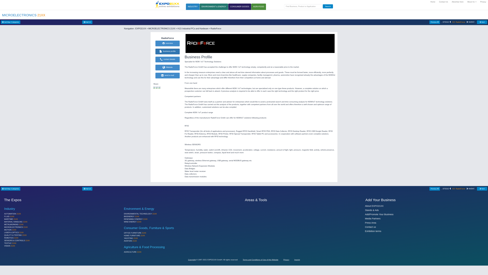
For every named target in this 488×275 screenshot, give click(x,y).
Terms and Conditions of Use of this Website (260, 260)
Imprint (297, 260)
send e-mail (169, 75)
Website (169, 67)
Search (328, 6)
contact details (169, 59)
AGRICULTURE (132, 252)
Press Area (370, 223)
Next (483, 22)
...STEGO (445, 22)
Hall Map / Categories (11, 22)
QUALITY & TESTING (15, 235)
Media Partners (372, 218)
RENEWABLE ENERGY (135, 219)
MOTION (10, 230)
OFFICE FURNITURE (135, 233)
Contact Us (443, 2)
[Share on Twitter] (154, 87)
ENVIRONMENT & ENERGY (214, 6)
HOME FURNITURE (134, 236)
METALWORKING (13, 224)
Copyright (192, 260)
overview (169, 43)
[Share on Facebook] (157, 87)
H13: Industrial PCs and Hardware (193, 29)
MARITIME (11, 219)
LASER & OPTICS (14, 232)
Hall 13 (88, 22)
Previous (434, 22)
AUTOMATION (12, 214)
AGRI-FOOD (258, 6)
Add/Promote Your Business (379, 214)
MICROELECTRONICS (16, 227)
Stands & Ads (372, 210)
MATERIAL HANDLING (15, 222)
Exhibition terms (373, 231)
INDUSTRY (193, 6)
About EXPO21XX (374, 206)
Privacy (483, 2)
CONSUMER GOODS (239, 6)
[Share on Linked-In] (159, 87)
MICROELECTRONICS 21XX (161, 29)
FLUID (9, 216)
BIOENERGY (131, 216)
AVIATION (130, 241)
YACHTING (131, 238)
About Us (471, 2)
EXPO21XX (140, 29)
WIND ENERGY (132, 222)
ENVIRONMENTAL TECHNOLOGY (140, 214)
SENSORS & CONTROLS (17, 240)
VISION (9, 246)
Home (432, 2)
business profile (169, 51)
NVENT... (472, 22)
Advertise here (457, 2)
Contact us (370, 227)
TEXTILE (10, 243)
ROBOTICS (11, 238)
